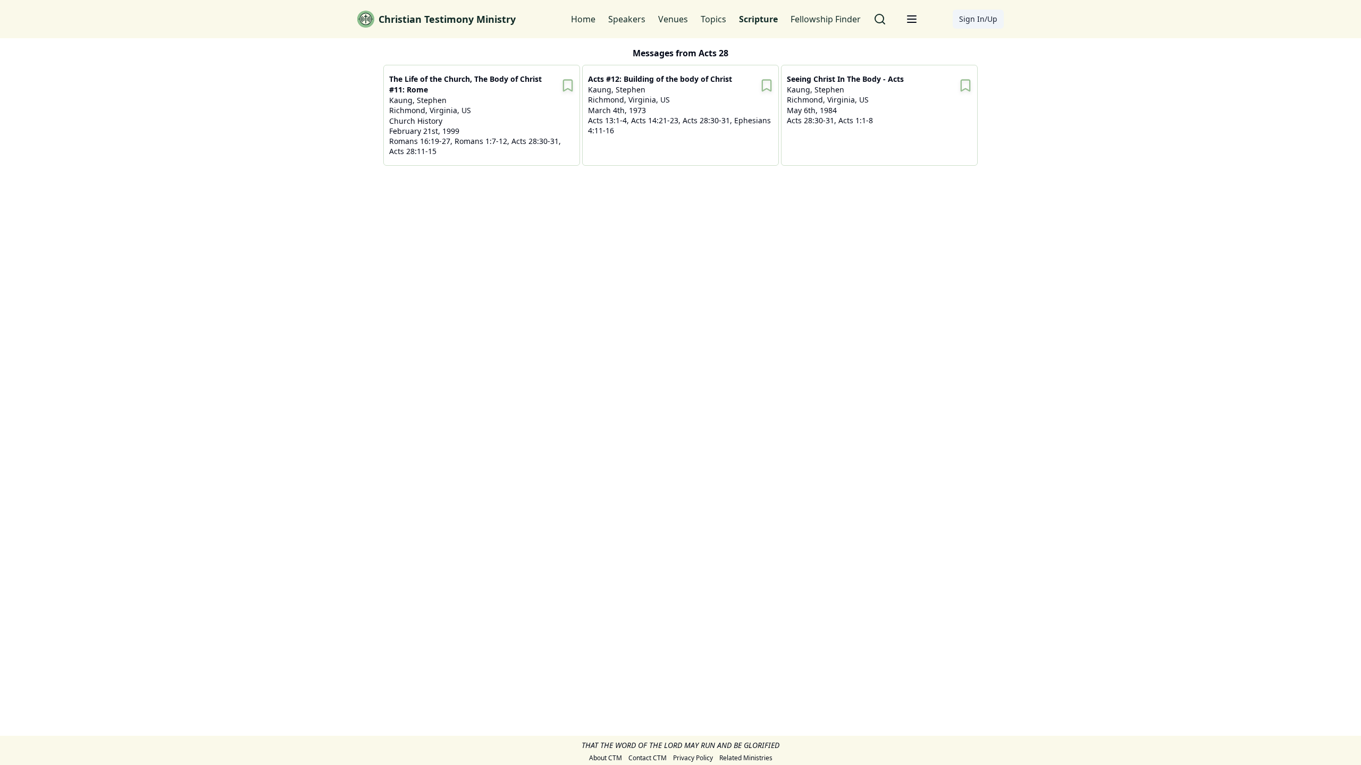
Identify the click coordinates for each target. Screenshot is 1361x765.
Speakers (626, 19)
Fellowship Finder (826, 19)
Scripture (758, 19)
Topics (713, 19)
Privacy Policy (693, 758)
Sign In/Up (978, 19)
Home (583, 19)
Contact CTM (647, 758)
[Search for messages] (879, 19)
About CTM (605, 758)
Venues (673, 19)
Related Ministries (745, 758)
